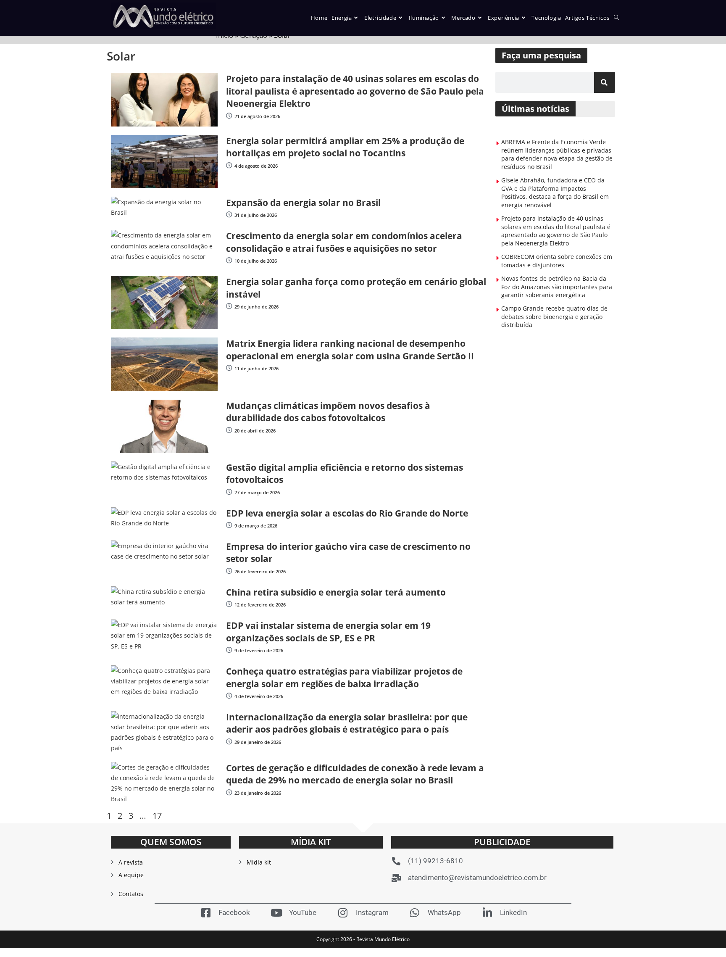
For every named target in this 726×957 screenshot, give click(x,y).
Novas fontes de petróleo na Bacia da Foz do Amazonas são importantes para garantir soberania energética (556, 286)
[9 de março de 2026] (229, 525)
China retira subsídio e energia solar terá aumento (336, 592)
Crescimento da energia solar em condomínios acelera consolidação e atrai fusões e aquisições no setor (344, 242)
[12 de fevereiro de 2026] (229, 604)
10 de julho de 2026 (255, 261)
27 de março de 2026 (257, 492)
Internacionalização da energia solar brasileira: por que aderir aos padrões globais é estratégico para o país (347, 723)
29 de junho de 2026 (256, 306)
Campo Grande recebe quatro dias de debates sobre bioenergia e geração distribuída (554, 316)
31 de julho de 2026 (255, 215)
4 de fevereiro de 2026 (258, 696)
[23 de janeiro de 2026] (229, 792)
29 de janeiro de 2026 (257, 742)
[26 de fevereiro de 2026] (229, 571)
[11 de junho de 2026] (229, 368)
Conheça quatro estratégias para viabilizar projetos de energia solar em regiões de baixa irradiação (344, 677)
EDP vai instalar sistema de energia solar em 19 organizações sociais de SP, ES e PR (328, 631)
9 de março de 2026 (255, 525)
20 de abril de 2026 (255, 430)
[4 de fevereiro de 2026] (229, 696)
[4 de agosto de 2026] (229, 165)
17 (157, 815)
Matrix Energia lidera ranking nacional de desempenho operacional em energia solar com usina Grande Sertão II (350, 349)
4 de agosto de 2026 (256, 166)
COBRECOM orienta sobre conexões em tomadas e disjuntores (556, 261)
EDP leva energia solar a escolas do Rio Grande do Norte (347, 513)
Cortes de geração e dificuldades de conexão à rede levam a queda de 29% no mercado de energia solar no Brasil (355, 774)
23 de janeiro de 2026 (257, 793)
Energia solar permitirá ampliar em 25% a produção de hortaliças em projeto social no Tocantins (345, 147)
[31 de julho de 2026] (229, 214)
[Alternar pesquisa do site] (616, 18)
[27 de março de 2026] (229, 492)
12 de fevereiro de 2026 (260, 604)
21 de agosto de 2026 (257, 116)
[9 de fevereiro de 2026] (229, 650)
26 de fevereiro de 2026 (260, 571)
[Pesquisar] (604, 82)
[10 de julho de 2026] (229, 260)
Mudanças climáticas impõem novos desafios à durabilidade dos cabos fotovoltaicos (328, 412)
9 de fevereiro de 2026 (258, 650)
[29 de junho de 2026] (229, 306)
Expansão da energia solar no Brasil (303, 202)
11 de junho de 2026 (256, 368)
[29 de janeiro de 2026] (229, 741)
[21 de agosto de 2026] (229, 116)
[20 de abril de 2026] (229, 430)
